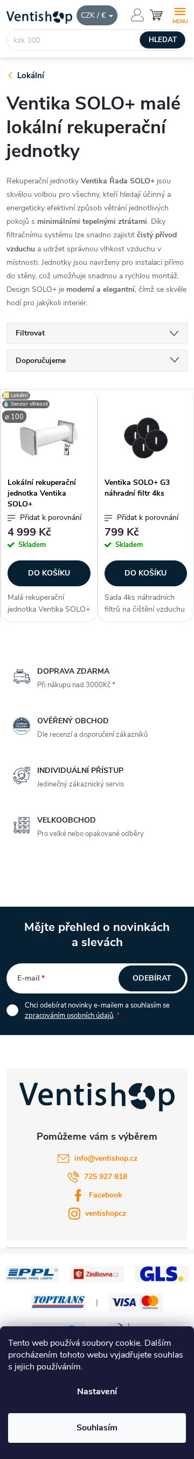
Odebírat (152, 978)
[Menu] (179, 14)
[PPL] (32, 1273)
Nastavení (97, 1392)
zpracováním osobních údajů (69, 1015)
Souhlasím (97, 1428)
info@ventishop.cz (105, 1158)
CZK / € (94, 15)
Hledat (163, 40)
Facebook (105, 1195)
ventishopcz (105, 1213)
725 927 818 (105, 1177)
